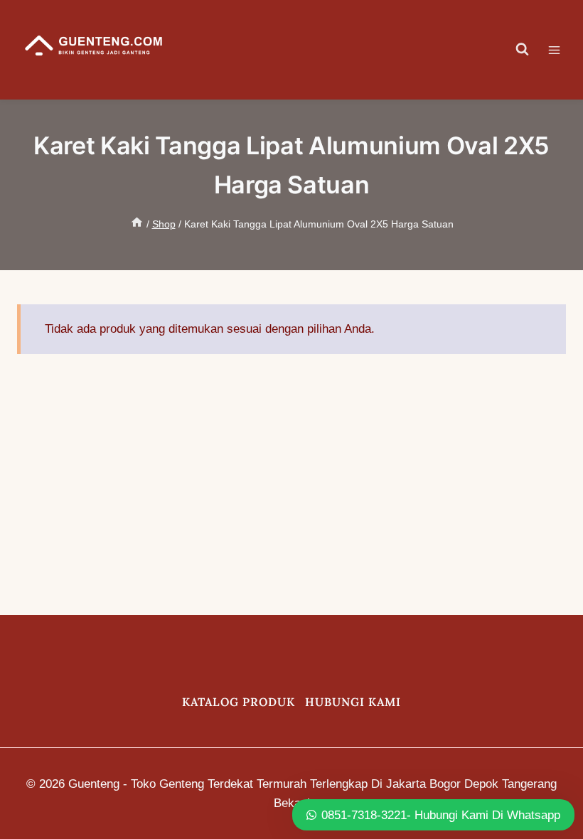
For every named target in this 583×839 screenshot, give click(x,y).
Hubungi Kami (353, 702)
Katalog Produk (238, 702)
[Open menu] (561, 49)
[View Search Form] (522, 50)
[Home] (137, 224)
